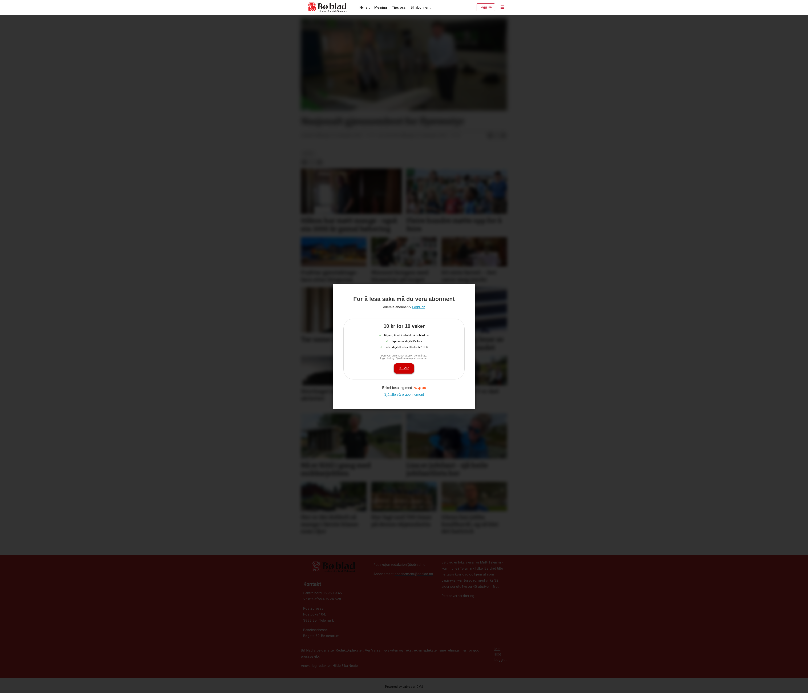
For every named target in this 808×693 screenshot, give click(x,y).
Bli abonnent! (421, 7)
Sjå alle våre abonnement (404, 395)
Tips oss (399, 7)
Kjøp (404, 368)
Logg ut (500, 659)
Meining (380, 7)
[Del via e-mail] (503, 135)
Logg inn (486, 7)
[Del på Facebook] (490, 135)
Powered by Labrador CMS (404, 687)
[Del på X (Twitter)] (497, 135)
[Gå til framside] (328, 7)
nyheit (308, 153)
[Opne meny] (502, 7)
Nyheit (364, 7)
